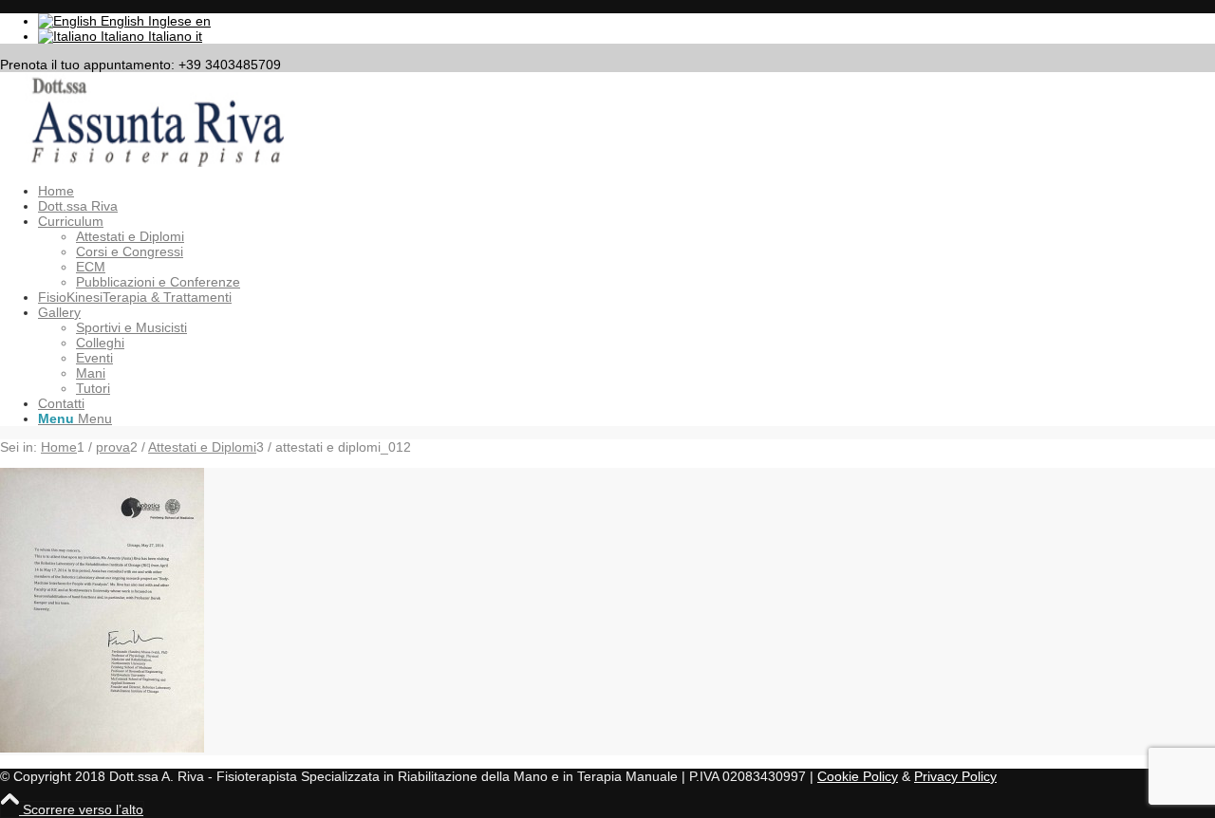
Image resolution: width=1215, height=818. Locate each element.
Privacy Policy (955, 776)
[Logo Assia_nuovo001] (142, 162)
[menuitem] (626, 190)
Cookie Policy (857, 776)
